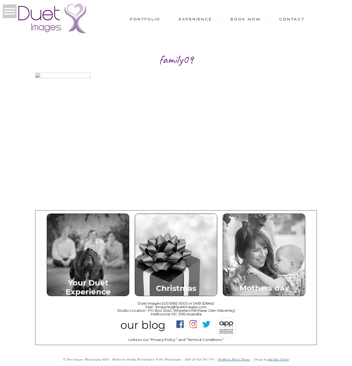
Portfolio (145, 19)
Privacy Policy (163, 339)
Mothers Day (263, 256)
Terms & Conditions (205, 339)
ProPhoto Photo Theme (234, 359)
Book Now (245, 19)
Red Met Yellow (278, 359)
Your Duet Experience (87, 256)
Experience (195, 19)
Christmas (175, 256)
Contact (292, 19)
